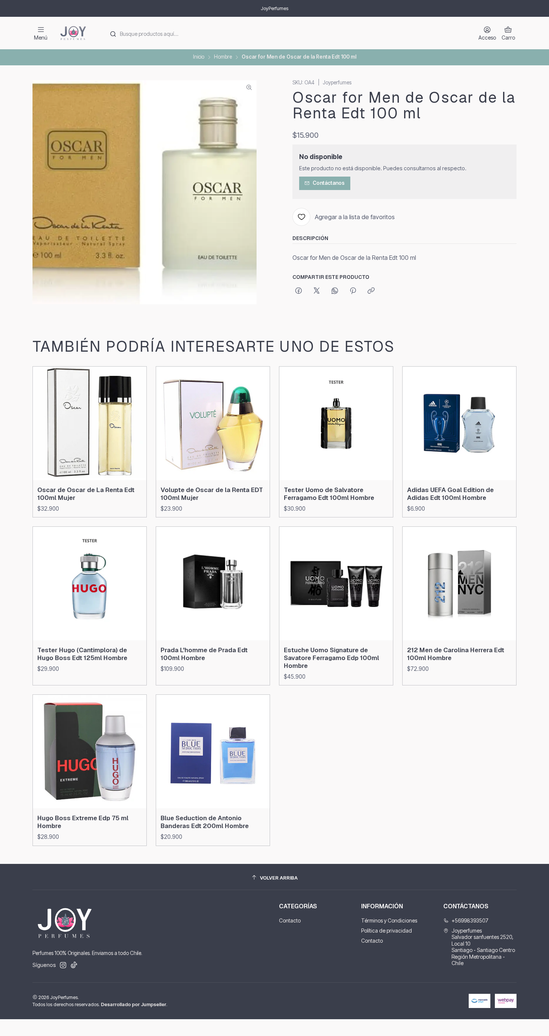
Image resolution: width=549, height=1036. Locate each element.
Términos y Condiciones (389, 920)
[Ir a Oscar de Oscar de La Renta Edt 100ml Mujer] (89, 423)
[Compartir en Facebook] (298, 291)
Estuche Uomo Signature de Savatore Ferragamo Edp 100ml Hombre (331, 658)
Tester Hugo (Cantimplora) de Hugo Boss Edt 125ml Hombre (82, 654)
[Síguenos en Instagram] (63, 965)
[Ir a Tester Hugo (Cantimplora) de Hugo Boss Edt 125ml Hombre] (89, 583)
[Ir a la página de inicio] (73, 33)
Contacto (290, 920)
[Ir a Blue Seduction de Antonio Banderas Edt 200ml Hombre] (213, 751)
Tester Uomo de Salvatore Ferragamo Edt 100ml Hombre (329, 494)
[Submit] (112, 34)
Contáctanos (329, 183)
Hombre (223, 57)
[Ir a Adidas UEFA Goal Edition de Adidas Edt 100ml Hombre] (459, 423)
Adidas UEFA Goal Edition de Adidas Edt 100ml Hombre (450, 494)
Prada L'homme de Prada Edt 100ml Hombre (204, 654)
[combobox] (286, 33)
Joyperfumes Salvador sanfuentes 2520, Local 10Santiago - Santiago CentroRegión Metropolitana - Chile (483, 947)
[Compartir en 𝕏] (316, 291)
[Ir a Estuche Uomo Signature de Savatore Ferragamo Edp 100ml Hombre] (336, 583)
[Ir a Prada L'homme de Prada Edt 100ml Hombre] (213, 583)
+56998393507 (470, 920)
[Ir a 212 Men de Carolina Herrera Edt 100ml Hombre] (459, 583)
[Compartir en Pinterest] (353, 291)
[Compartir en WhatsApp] (335, 291)
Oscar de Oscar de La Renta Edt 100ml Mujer (85, 494)
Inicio (198, 57)
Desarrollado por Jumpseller (133, 1004)
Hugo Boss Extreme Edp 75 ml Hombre (82, 822)
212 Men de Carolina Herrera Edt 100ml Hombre (455, 654)
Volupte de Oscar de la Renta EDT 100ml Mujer (212, 494)
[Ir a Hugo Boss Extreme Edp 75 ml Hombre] (89, 751)
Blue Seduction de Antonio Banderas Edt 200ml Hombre (205, 822)
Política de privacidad (386, 930)
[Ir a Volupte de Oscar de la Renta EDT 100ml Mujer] (213, 423)
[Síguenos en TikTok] (74, 965)
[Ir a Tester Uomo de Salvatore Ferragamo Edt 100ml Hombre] (336, 423)
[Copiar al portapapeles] (371, 291)
